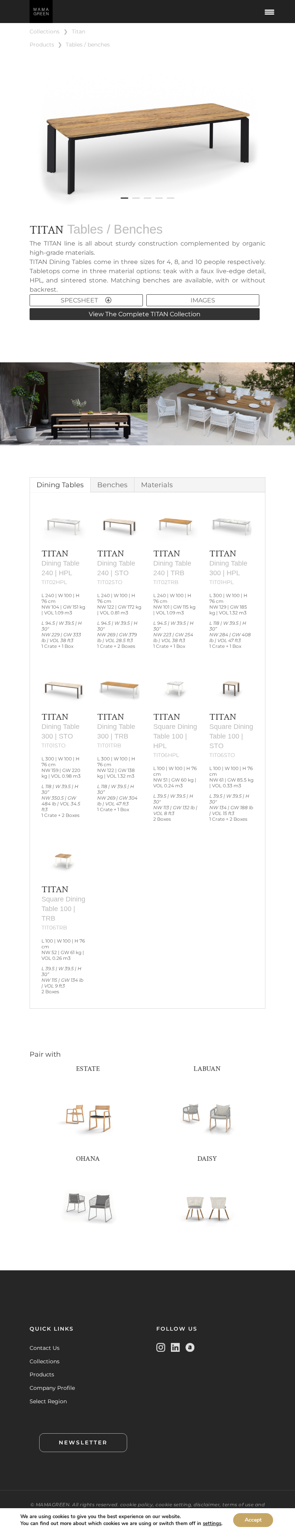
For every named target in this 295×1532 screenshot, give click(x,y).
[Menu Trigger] (269, 11)
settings (212, 1523)
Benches (112, 485)
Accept (253, 1520)
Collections (45, 1361)
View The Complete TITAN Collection (145, 314)
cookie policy (136, 1504)
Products (42, 1374)
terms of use (238, 1504)
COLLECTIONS (45, 31)
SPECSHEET (80, 300)
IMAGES (203, 300)
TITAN (78, 31)
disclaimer (207, 1504)
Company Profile (52, 1387)
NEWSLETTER (83, 1442)
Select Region (48, 1401)
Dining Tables (60, 485)
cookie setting (173, 1504)
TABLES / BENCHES (88, 44)
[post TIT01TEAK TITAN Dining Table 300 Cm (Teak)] (147, 212)
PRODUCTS (42, 44)
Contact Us (45, 1347)
